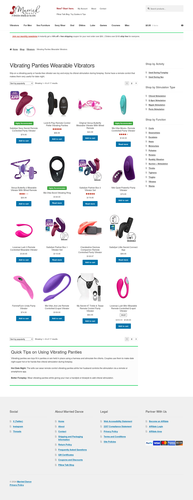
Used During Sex (156, 77)
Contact (103, 8)
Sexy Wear (60, 25)
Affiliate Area (155, 431)
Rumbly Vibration (156, 159)
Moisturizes (154, 146)
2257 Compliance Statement (118, 426)
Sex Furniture (43, 25)
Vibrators (14, 25)
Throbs (152, 168)
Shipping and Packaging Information (70, 438)
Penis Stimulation (156, 109)
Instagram (18, 426)
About (93, 8)
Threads (17, 431)
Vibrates (152, 181)
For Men (28, 25)
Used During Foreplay (158, 72)
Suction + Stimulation (158, 163)
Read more (123, 144)
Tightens (153, 172)
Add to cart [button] (24, 140)
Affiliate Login (156, 426)
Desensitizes (154, 132)
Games (103, 25)
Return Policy (65, 444)
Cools (151, 128)
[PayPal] (164, 443)
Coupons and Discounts (70, 459)
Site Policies (110, 441)
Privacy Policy (111, 431)
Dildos (82, 25)
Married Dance (24, 481)
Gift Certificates (66, 454)
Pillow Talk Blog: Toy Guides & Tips (71, 14)
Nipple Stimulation (157, 104)
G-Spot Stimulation (157, 100)
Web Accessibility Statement (118, 421)
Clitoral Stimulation (157, 96)
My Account (82, 8)
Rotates (152, 155)
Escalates (153, 137)
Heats (151, 141)
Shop (22, 49)
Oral (72, 25)
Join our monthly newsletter (25, 36)
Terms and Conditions (115, 436)
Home (15, 49)
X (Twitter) (18, 421)
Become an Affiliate (158, 421)
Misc (127, 25)
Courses (116, 25)
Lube (92, 25)
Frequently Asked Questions (72, 449)
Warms (152, 186)
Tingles (152, 177)
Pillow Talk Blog (66, 464)
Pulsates (152, 150)
